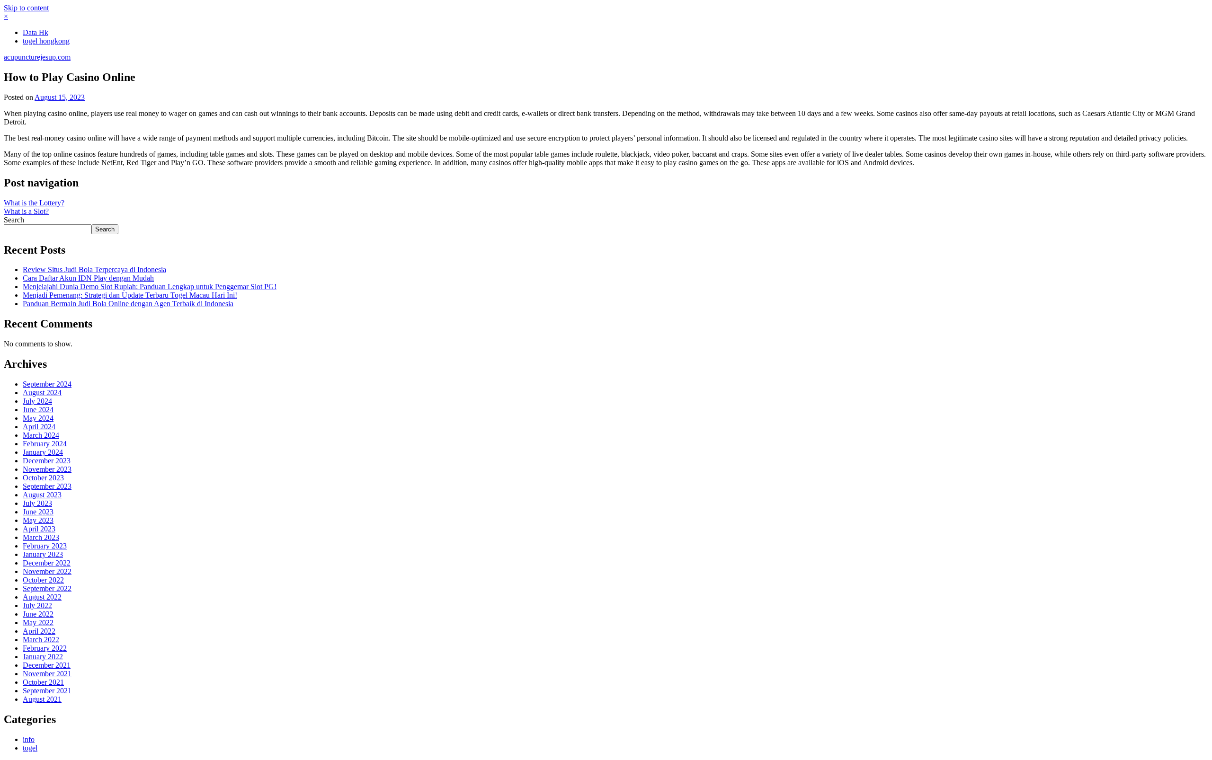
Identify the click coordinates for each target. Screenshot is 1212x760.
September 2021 (47, 691)
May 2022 (38, 623)
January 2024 (43, 452)
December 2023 (47, 461)
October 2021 (43, 682)
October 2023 (43, 478)
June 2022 (38, 614)
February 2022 (45, 648)
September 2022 (47, 588)
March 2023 (41, 537)
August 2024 (42, 393)
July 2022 (37, 605)
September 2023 (47, 486)
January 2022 (43, 657)
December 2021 (47, 665)
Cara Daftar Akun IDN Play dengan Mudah (88, 278)
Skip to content (26, 8)
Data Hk (35, 32)
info (29, 739)
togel (30, 748)
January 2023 (43, 554)
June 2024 (38, 410)
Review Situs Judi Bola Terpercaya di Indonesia (94, 269)
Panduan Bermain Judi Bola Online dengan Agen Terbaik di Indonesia (128, 304)
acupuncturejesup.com (37, 57)
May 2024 (38, 418)
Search (14, 220)
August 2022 (42, 597)
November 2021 (47, 674)
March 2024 (41, 435)
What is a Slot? (26, 211)
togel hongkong (46, 41)
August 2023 (42, 495)
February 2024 (45, 444)
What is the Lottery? (34, 203)
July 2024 (37, 401)
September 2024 (47, 384)
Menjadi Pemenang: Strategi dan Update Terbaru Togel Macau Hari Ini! (130, 295)
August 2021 (42, 699)
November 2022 (47, 571)
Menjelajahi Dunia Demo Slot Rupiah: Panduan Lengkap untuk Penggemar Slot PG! (149, 287)
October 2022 (43, 580)
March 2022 (41, 640)
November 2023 (47, 469)
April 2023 (39, 529)
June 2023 (38, 512)
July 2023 (37, 503)
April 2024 (39, 427)
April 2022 (39, 631)
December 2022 (47, 563)
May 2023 (38, 520)
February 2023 (45, 546)
